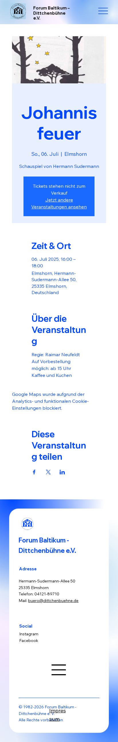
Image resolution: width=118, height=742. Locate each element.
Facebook (28, 640)
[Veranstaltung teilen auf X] (48, 472)
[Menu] (103, 11)
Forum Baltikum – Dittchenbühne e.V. (51, 13)
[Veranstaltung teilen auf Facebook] (34, 472)
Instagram (28, 633)
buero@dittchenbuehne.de (53, 600)
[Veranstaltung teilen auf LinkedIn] (62, 472)
